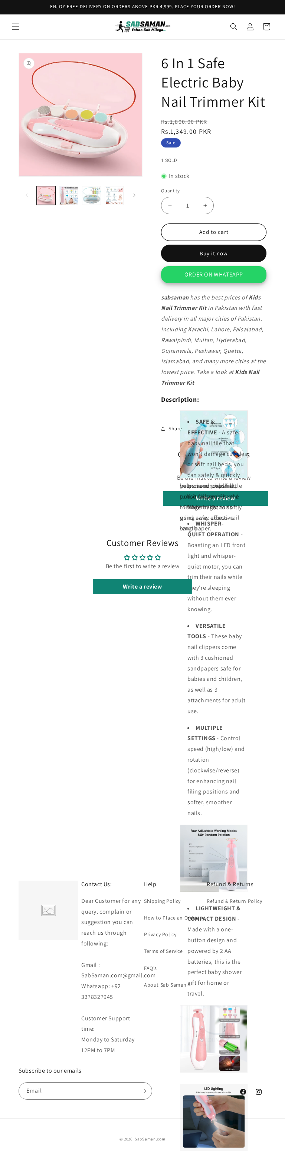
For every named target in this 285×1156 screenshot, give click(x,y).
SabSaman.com (150, 1139)
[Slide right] (134, 195)
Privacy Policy (160, 934)
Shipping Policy (162, 901)
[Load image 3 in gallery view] (91, 195)
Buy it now (214, 253)
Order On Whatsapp (213, 274)
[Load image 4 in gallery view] (114, 195)
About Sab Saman (165, 984)
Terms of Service (163, 951)
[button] (15, 27)
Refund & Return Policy (234, 901)
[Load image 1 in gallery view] (46, 195)
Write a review (142, 586)
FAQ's (150, 968)
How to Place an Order (171, 917)
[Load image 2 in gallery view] (68, 195)
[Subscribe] (143, 1091)
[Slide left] (27, 195)
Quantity (170, 191)
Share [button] (175, 428)
